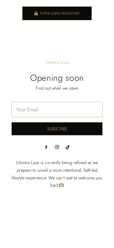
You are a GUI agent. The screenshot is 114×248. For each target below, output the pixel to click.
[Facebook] (46, 147)
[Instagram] (57, 147)
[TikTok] (67, 147)
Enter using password (59, 13)
